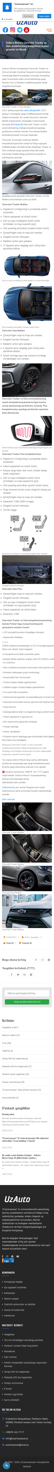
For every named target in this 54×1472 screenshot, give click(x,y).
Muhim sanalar (11, 1298)
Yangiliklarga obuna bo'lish (27, 1002)
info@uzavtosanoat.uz (17, 1438)
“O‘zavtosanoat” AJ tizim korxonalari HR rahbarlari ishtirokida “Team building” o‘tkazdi (25, 1139)
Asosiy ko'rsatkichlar (14, 1309)
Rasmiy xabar (8, 1114)
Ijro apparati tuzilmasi (15, 1287)
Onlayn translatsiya (13, 1082)
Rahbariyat (9, 1293)
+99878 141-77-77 (15, 1432)
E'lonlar (8, 1388)
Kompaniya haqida (13, 1281)
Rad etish (28, 16)
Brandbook (9, 1351)
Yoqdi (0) (8, 943)
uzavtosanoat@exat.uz (17, 1444)
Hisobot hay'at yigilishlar (15, 1074)
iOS (12, 124)
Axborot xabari (11, 1035)
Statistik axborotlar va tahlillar (19, 1304)
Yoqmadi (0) (25, 943)
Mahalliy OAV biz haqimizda (16, 1066)
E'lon (6, 1043)
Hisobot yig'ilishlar (13, 1394)
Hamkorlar (9, 1315)
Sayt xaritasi (10, 1357)
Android (18, 124)
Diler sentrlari (8, 799)
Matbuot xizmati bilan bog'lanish (21, 1345)
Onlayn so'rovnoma (13, 1383)
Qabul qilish (44, 16)
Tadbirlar (7, 1050)
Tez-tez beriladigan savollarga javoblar (23, 1340)
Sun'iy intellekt (10, 1097)
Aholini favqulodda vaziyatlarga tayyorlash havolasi (25, 1364)
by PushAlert (8, 19)
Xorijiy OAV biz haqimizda (15, 1058)
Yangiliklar (34, 937)
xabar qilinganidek (32, 110)
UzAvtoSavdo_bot (10, 787)
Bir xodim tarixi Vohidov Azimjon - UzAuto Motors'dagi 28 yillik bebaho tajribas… (21, 1156)
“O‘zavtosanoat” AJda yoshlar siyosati (21, 1089)
